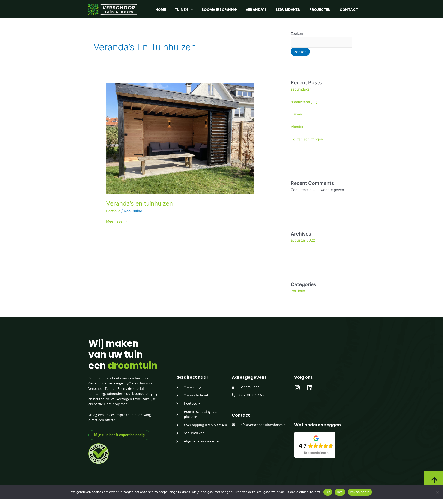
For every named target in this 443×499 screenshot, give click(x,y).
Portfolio (113, 211)
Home (160, 9)
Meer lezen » (116, 221)
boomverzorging (304, 102)
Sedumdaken (288, 9)
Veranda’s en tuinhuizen (139, 203)
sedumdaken (301, 89)
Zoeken (297, 33)
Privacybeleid (360, 492)
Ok (328, 492)
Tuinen (181, 9)
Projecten (320, 9)
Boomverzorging (219, 9)
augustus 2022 (303, 240)
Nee (340, 492)
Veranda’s (256, 9)
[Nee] (437, 492)
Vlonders (298, 126)
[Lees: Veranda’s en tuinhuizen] (180, 138)
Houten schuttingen (307, 139)
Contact (349, 9)
